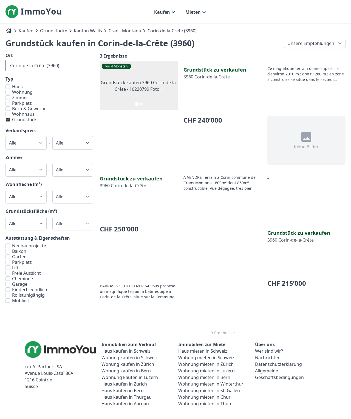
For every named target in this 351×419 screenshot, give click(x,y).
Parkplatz (22, 103)
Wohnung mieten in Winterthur (211, 384)
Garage (19, 284)
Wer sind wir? (269, 351)
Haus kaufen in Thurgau (126, 397)
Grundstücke (53, 31)
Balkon (19, 251)
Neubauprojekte (29, 246)
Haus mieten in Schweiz (202, 351)
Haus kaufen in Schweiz (126, 351)
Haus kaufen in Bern (122, 390)
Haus (17, 86)
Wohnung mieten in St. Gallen (209, 390)
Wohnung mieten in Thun (204, 404)
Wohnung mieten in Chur (204, 397)
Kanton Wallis (88, 31)
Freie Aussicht (26, 273)
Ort (9, 55)
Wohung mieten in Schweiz (206, 358)
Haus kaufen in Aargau (125, 404)
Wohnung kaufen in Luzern (129, 377)
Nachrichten (268, 358)
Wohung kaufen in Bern (126, 371)
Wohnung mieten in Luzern (206, 371)
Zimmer (20, 97)
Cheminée (22, 278)
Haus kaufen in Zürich (124, 384)
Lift (15, 267)
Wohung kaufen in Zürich (127, 364)
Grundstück (24, 119)
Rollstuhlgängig (28, 295)
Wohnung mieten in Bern (204, 377)
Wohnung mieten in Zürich (206, 364)
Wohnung (22, 92)
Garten (19, 256)
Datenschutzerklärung (278, 364)
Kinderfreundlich (29, 289)
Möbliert (21, 300)
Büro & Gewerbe (29, 108)
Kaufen (26, 31)
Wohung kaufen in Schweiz (129, 358)
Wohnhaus (23, 114)
